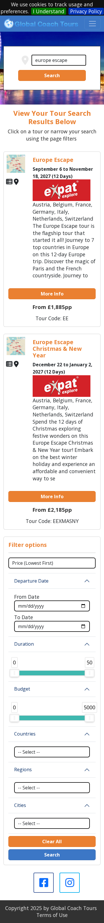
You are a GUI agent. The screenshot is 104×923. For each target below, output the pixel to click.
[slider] (14, 673)
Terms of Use (52, 914)
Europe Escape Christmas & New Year (57, 348)
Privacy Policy (86, 11)
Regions (23, 769)
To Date (23, 617)
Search (52, 75)
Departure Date (31, 581)
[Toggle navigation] (92, 23)
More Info (52, 294)
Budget (22, 689)
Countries (25, 734)
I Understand (48, 11)
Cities (20, 805)
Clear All (52, 841)
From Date (26, 596)
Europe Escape (53, 160)
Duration (24, 644)
